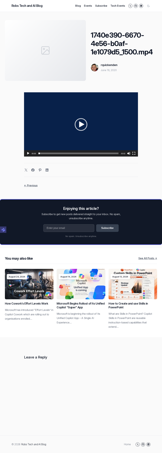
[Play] (28, 153)
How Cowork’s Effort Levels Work (26, 303)
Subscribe (107, 228)
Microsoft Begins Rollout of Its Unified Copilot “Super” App (81, 305)
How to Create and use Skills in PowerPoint (128, 305)
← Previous (30, 185)
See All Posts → (147, 258)
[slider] (78, 153)
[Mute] (128, 153)
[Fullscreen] (133, 153)
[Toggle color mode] (148, 6)
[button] (81, 124)
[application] (81, 124)
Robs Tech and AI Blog (27, 6)
